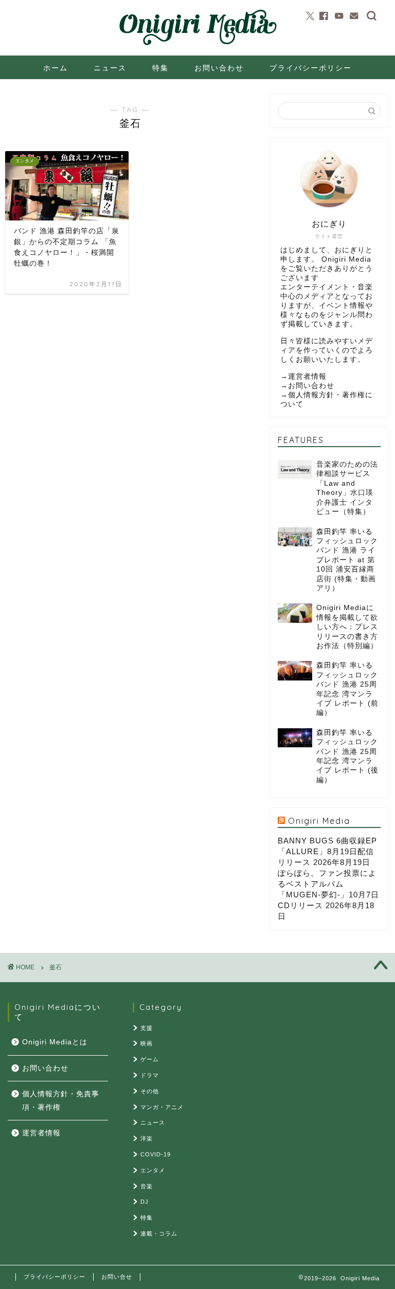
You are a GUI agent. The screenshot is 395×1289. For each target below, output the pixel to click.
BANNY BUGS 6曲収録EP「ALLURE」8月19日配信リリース (327, 851)
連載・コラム (158, 1233)
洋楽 (146, 1138)
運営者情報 (307, 376)
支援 (146, 1028)
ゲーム (149, 1059)
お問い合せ (116, 1277)
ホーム (55, 67)
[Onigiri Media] (197, 46)
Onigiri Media (319, 821)
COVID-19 (155, 1154)
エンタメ (152, 1170)
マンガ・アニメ (162, 1107)
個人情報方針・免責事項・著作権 (60, 1100)
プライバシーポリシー (311, 67)
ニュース (110, 67)
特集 (160, 67)
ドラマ (149, 1075)
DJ (144, 1202)
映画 (146, 1043)
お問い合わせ (219, 67)
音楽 (146, 1186)
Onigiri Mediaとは (54, 1042)
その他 (149, 1091)
